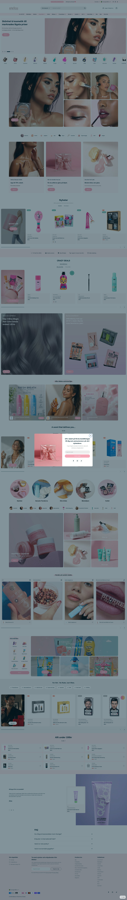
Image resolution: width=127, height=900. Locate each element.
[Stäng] (90, 435)
